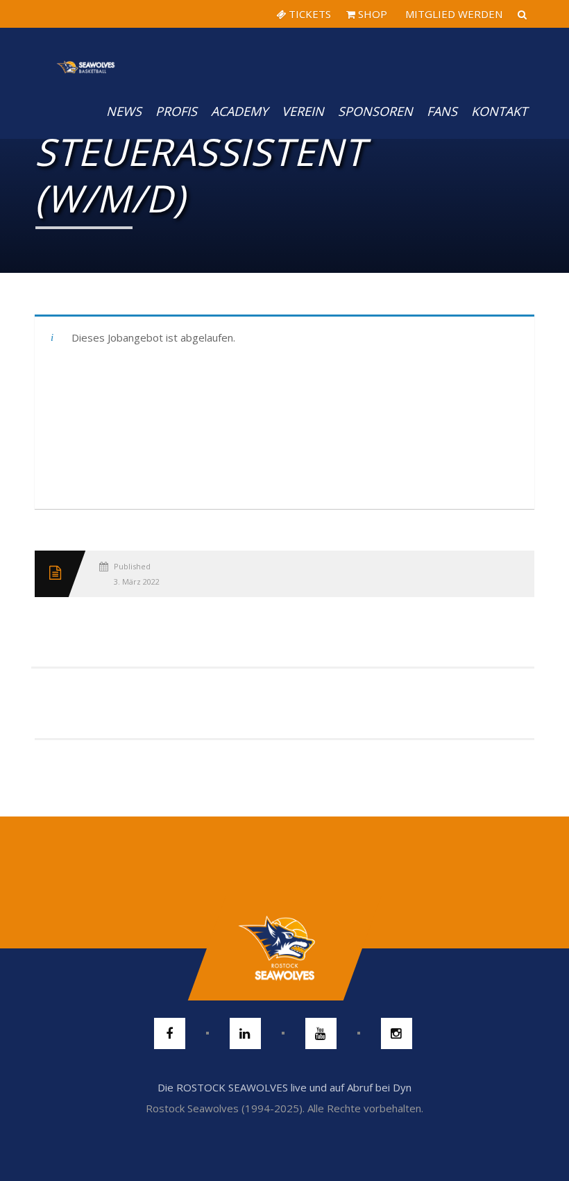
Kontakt (499, 111)
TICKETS (308, 14)
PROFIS (176, 111)
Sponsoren (375, 111)
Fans (442, 111)
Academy (239, 111)
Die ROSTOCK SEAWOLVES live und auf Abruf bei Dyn (284, 1087)
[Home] (86, 55)
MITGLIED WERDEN (452, 14)
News (124, 111)
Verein (303, 111)
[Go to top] (284, 948)
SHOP (371, 14)
